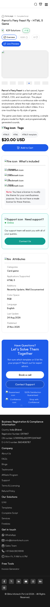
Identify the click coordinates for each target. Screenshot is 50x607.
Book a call (25, 374)
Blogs (4, 464)
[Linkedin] (18, 581)
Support (6, 480)
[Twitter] (11, 581)
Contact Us (25, 241)
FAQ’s (4, 458)
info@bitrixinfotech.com (17, 540)
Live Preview (13, 43)
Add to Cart (27, 147)
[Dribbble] (4, 587)
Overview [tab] (11, 37)
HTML (15, 134)
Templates (7, 507)
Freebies (6, 523)
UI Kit (4, 502)
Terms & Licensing (11, 485)
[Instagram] (33, 581)
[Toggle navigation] (46, 4)
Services (6, 518)
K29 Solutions (13, 30)
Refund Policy (8, 491)
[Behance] (40, 581)
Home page (9, 16)
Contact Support (25, 384)
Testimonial (7, 469)
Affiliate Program (10, 475)
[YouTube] (25, 581)
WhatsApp (10, 535)
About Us (6, 453)
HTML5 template (29, 134)
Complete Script (22, 16)
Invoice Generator (10, 569)
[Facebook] (4, 581)
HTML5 (6, 134)
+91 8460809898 (14, 551)
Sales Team (11, 545)
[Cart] (40, 4)
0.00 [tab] (22, 37)
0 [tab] (34, 37)
